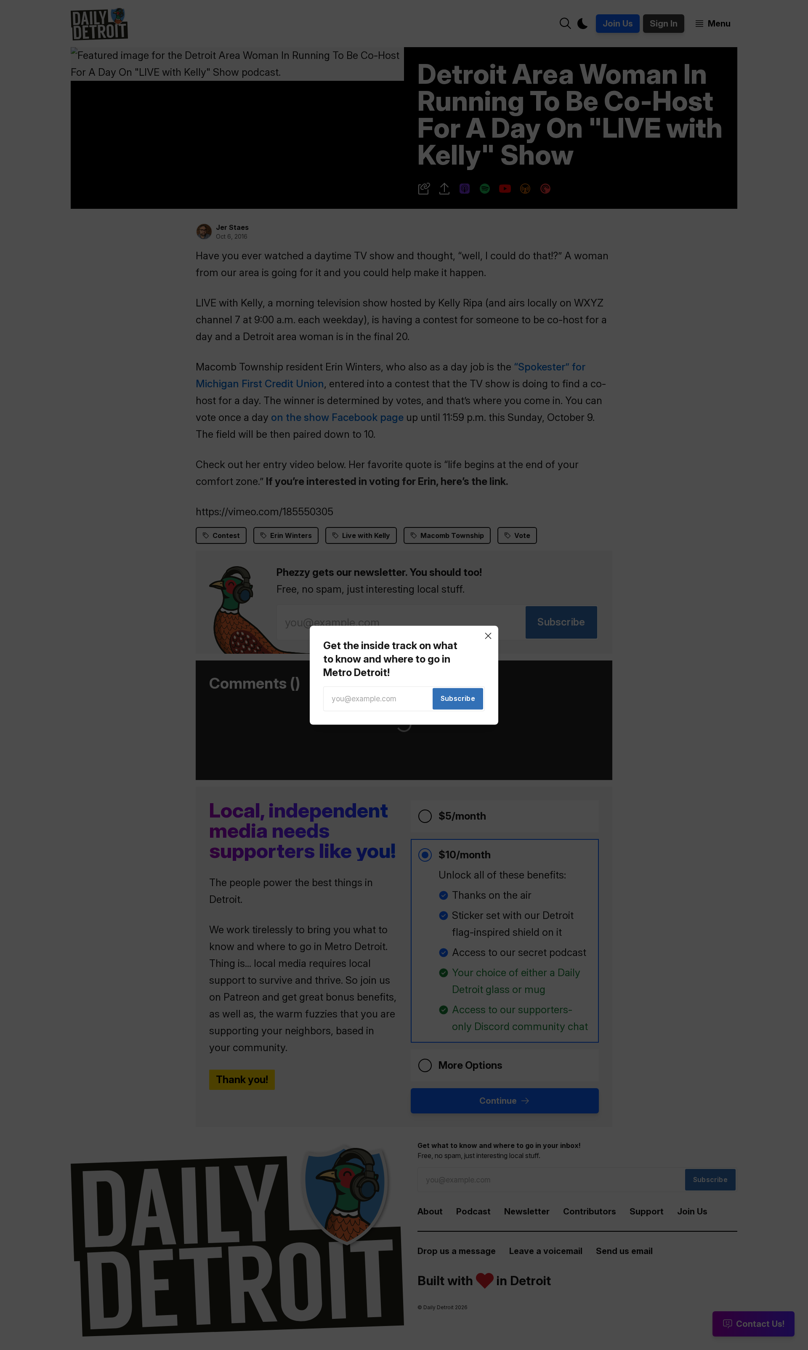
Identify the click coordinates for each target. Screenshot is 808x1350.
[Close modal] (488, 636)
